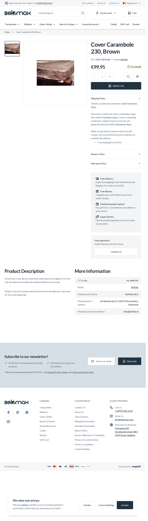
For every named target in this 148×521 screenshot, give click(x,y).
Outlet (114, 24)
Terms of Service (80, 372)
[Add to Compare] (137, 76)
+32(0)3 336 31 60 (124, 410)
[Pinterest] (27, 412)
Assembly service (90, 24)
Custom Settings (106, 505)
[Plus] (109, 76)
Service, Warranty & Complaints (90, 435)
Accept (124, 505)
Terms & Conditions (84, 444)
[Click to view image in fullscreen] (55, 73)
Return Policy (81, 430)
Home (7, 32)
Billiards (28, 24)
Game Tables (45, 24)
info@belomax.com (124, 419)
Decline (87, 505)
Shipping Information (85, 421)
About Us (101, 3)
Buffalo (124, 59)
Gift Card (124, 24)
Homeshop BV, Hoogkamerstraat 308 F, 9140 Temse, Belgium (126, 432)
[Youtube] (8, 421)
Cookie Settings (82, 449)
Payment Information (85, 426)
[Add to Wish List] (128, 76)
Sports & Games (67, 24)
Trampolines (10, 24)
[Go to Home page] (18, 13)
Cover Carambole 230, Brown (28, 32)
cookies (24, 504)
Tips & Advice (88, 3)
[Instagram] (17, 412)
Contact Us (114, 3)
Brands (136, 24)
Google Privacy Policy (57, 372)
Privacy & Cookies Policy (86, 439)
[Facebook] (8, 412)
